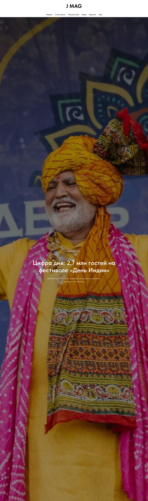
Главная (49, 15)
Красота (92, 15)
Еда (100, 15)
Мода (84, 15)
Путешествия (73, 15)
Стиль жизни (60, 15)
